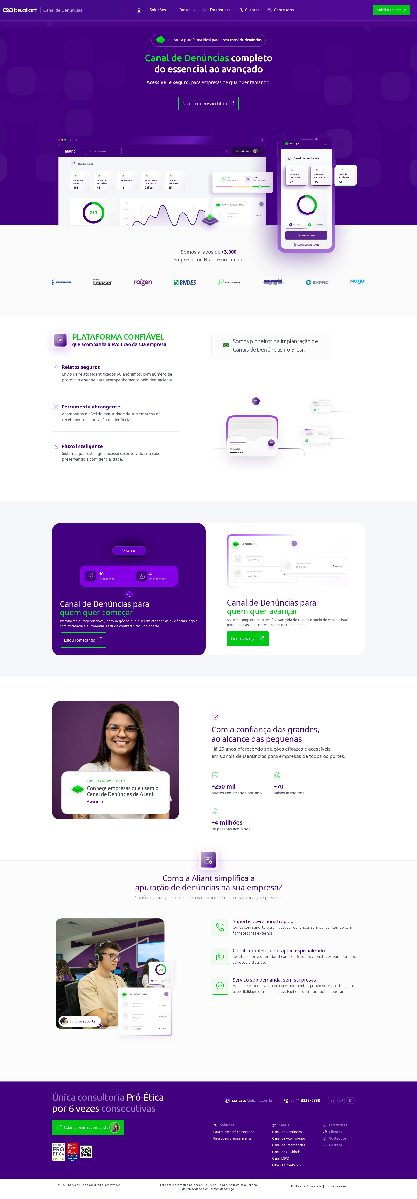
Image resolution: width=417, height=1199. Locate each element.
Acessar (93, 801)
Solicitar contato (389, 10)
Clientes (252, 10)
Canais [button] (185, 10)
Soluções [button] (158, 10)
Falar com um (204, 103)
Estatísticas (220, 10)
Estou (79, 640)
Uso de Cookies (336, 1186)
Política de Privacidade (306, 1186)
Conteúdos (284, 10)
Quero (244, 638)
